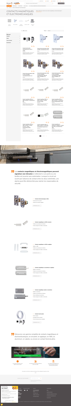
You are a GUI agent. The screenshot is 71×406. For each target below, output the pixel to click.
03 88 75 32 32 (41, 1)
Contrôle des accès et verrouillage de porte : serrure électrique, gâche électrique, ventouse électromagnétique (38, 401)
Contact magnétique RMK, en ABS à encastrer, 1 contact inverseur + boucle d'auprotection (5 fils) (28, 126)
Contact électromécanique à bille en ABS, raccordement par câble (57, 49)
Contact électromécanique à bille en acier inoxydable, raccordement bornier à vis (28, 74)
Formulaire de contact (36, 396)
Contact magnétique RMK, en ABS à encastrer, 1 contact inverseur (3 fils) (42, 100)
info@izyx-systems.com (36, 394)
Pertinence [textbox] (49, 30)
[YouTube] (25, 390)
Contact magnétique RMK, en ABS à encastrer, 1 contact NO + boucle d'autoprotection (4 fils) (57, 100)
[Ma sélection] (60, 1)
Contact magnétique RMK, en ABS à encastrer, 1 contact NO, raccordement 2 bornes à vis (42, 125)
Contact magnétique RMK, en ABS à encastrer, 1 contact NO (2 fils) (29, 100)
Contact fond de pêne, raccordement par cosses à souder (27, 49)
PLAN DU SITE (49, 397)
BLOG (47, 390)
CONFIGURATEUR (60, 3)
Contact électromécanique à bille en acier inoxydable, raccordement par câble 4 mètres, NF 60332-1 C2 (57, 75)
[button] (53, 1)
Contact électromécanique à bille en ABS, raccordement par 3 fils (43, 49)
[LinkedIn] (27, 390)
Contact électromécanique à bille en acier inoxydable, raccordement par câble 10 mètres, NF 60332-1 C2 (43, 75)
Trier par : (45, 30)
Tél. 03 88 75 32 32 (35, 393)
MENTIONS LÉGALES (49, 392)
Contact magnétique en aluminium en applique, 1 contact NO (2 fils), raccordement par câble (58, 126)
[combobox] (55, 31)
